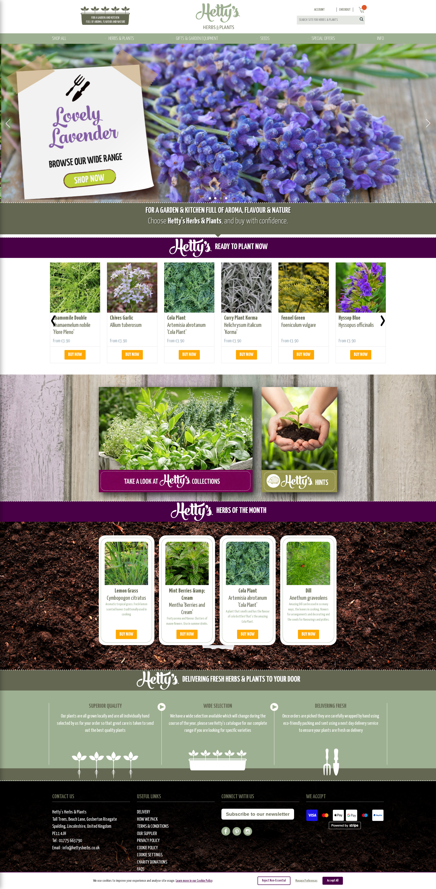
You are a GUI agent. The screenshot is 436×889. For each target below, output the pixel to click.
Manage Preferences (306, 880)
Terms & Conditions (152, 826)
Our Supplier (147, 834)
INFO (380, 38)
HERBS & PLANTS (121, 38)
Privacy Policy (148, 841)
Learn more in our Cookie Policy (194, 880)
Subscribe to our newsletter (258, 814)
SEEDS (265, 38)
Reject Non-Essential (274, 880)
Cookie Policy (147, 848)
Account (319, 9)
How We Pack (147, 819)
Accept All (332, 880)
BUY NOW (75, 355)
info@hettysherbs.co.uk (80, 848)
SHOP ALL (59, 38)
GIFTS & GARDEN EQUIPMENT (197, 38)
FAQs (140, 869)
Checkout (345, 9)
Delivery (143, 812)
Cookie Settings (149, 855)
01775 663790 (70, 841)
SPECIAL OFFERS (323, 38)
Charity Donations (152, 862)
